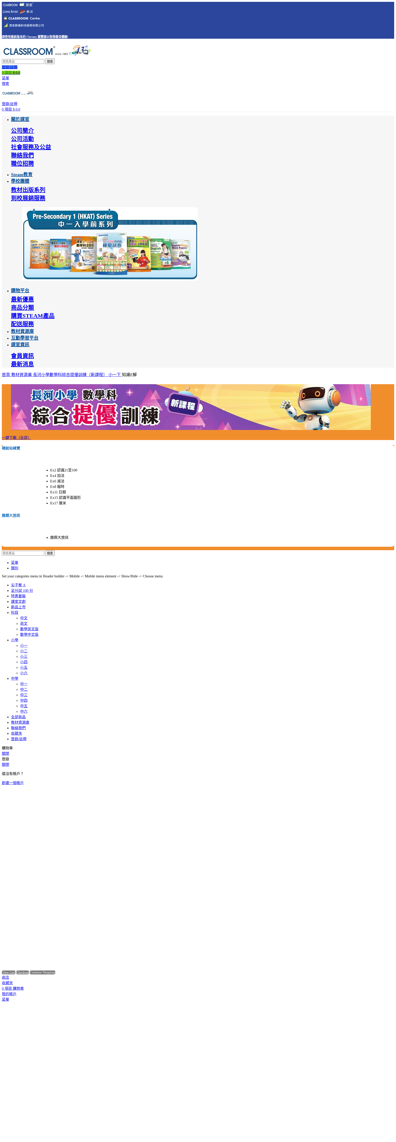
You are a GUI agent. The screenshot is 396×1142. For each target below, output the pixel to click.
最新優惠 (22, 299)
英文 (24, 623)
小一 (24, 645)
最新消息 (22, 364)
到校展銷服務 (28, 198)
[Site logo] (46, 56)
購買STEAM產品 (33, 316)
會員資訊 (22, 356)
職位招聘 (22, 163)
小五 (24, 667)
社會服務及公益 (31, 147)
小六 (24, 673)
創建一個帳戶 (13, 783)
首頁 (6, 375)
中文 (24, 618)
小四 (24, 662)
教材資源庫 (22, 375)
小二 (24, 651)
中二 (24, 689)
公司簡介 (22, 131)
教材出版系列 (28, 190)
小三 (24, 656)
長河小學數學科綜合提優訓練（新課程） (70, 375)
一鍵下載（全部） (16, 438)
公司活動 (22, 139)
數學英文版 (29, 629)
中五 (24, 706)
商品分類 (22, 308)
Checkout (22, 972)
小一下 (115, 375)
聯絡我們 (22, 155)
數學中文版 (29, 634)
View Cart (8, 972)
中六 (24, 711)
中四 (24, 700)
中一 (24, 684)
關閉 (5, 754)
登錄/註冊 (19, 739)
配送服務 (22, 324)
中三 (24, 695)
